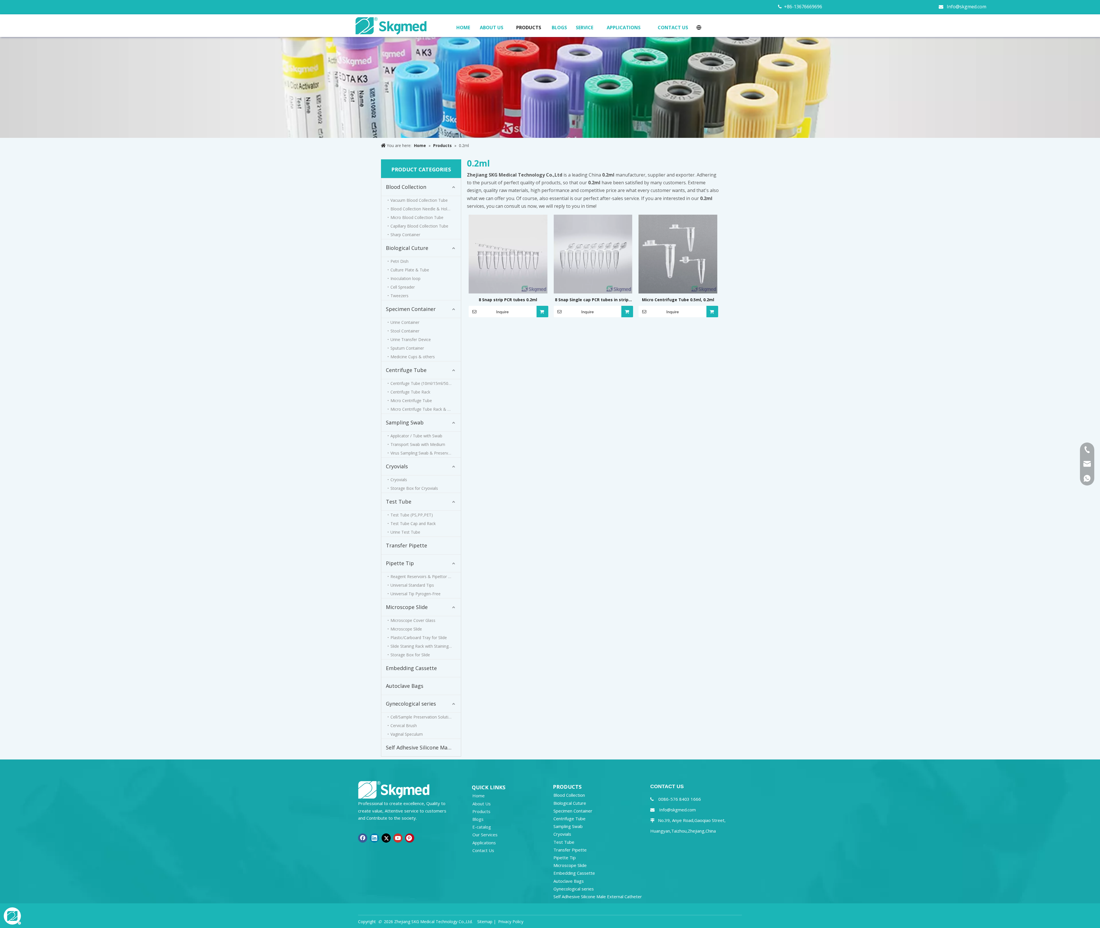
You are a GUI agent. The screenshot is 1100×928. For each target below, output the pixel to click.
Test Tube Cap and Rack (413, 523)
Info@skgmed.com (966, 6)
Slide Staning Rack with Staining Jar (422, 646)
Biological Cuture (407, 247)
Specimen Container (411, 309)
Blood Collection (406, 186)
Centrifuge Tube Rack (410, 392)
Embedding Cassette (411, 668)
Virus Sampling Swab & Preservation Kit (425, 453)
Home (478, 795)
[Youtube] (397, 838)
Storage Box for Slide (410, 654)
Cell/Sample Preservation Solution (421, 717)
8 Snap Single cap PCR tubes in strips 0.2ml (593, 300)
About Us (481, 803)
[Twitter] (386, 838)
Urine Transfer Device (410, 339)
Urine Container (404, 322)
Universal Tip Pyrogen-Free (415, 593)
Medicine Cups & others (412, 356)
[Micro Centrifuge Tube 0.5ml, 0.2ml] (678, 253)
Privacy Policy (510, 921)
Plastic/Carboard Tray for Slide (418, 637)
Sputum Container (407, 348)
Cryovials (397, 466)
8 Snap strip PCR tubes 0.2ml (508, 299)
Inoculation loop (405, 278)
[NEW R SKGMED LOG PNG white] (394, 789)
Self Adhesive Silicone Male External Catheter (423, 747)
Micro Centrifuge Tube (411, 400)
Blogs (478, 819)
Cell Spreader (402, 287)
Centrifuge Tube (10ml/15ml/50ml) (422, 383)
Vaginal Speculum (406, 734)
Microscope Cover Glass (412, 620)
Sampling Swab (405, 422)
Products (481, 811)
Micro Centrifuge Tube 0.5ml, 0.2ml (678, 299)
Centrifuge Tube (406, 370)
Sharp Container (405, 234)
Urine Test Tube (405, 532)
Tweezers (399, 295)
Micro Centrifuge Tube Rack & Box (422, 409)
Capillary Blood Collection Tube (419, 226)
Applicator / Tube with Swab (416, 435)
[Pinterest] (409, 838)
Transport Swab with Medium (417, 444)
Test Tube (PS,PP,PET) (411, 515)
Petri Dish (399, 261)
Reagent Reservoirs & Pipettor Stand (424, 576)
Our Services (485, 834)
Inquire (502, 312)
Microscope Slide (407, 607)
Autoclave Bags (404, 685)
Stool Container (404, 331)
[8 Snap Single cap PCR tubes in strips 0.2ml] (593, 253)
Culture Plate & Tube (409, 270)
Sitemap (484, 921)
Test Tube (398, 501)
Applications (484, 842)
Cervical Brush (403, 725)
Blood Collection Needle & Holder (421, 209)
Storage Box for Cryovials (414, 488)
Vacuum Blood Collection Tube (419, 200)
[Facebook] (362, 838)
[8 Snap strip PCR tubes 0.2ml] (508, 253)
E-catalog (481, 827)
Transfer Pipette (406, 545)
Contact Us (483, 850)
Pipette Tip (400, 563)
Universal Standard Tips (412, 585)
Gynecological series (411, 703)
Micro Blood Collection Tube (416, 217)
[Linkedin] (374, 838)
